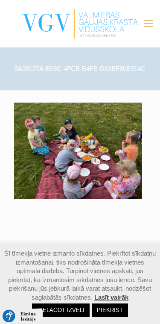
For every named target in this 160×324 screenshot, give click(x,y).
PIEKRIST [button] (110, 310)
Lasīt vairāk (111, 297)
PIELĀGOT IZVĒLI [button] (60, 310)
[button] (21, 316)
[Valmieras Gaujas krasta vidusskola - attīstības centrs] (80, 23)
